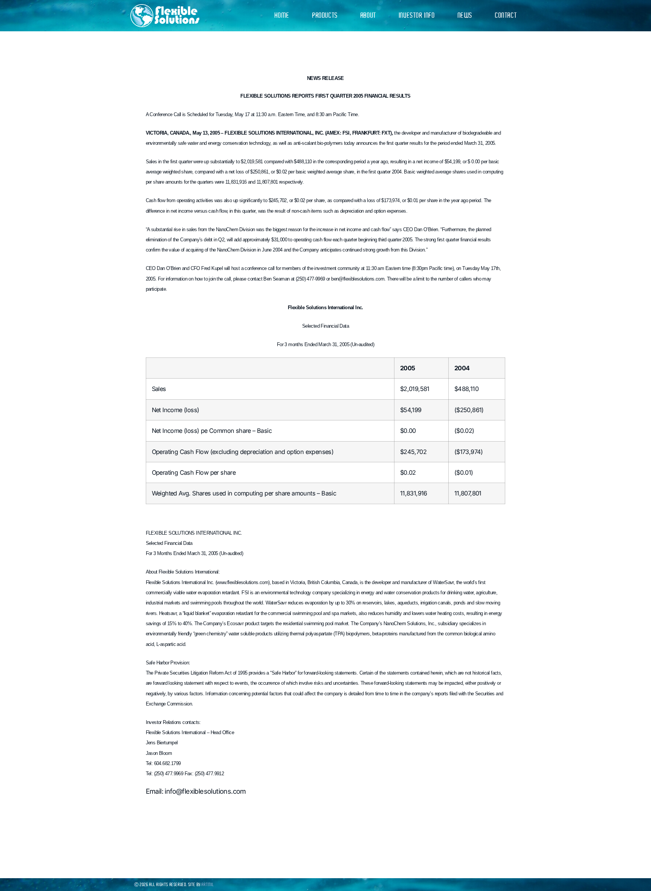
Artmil (208, 884)
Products (325, 15)
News (465, 15)
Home (282, 15)
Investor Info (417, 15)
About (368, 15)
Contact (506, 15)
